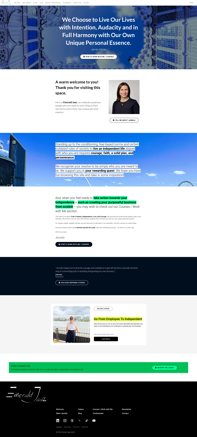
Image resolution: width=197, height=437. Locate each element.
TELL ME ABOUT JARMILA (125, 120)
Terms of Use (76, 427)
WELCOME (17, 2)
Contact (125, 413)
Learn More (106, 339)
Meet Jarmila (61, 413)
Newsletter (126, 409)
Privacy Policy (67, 427)
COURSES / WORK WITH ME (52, 2)
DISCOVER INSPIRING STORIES (73, 283)
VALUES (35, 2)
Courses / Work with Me (103, 409)
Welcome (60, 409)
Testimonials (98, 413)
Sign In (191, 2)
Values (81, 409)
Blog (80, 413)
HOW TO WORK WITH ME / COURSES (100, 57)
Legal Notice (59, 427)
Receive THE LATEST (165, 368)
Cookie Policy (84, 427)
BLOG (41, 2)
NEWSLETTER (77, 2)
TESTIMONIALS (67, 2)
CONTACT (86, 2)
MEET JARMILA (26, 2)
